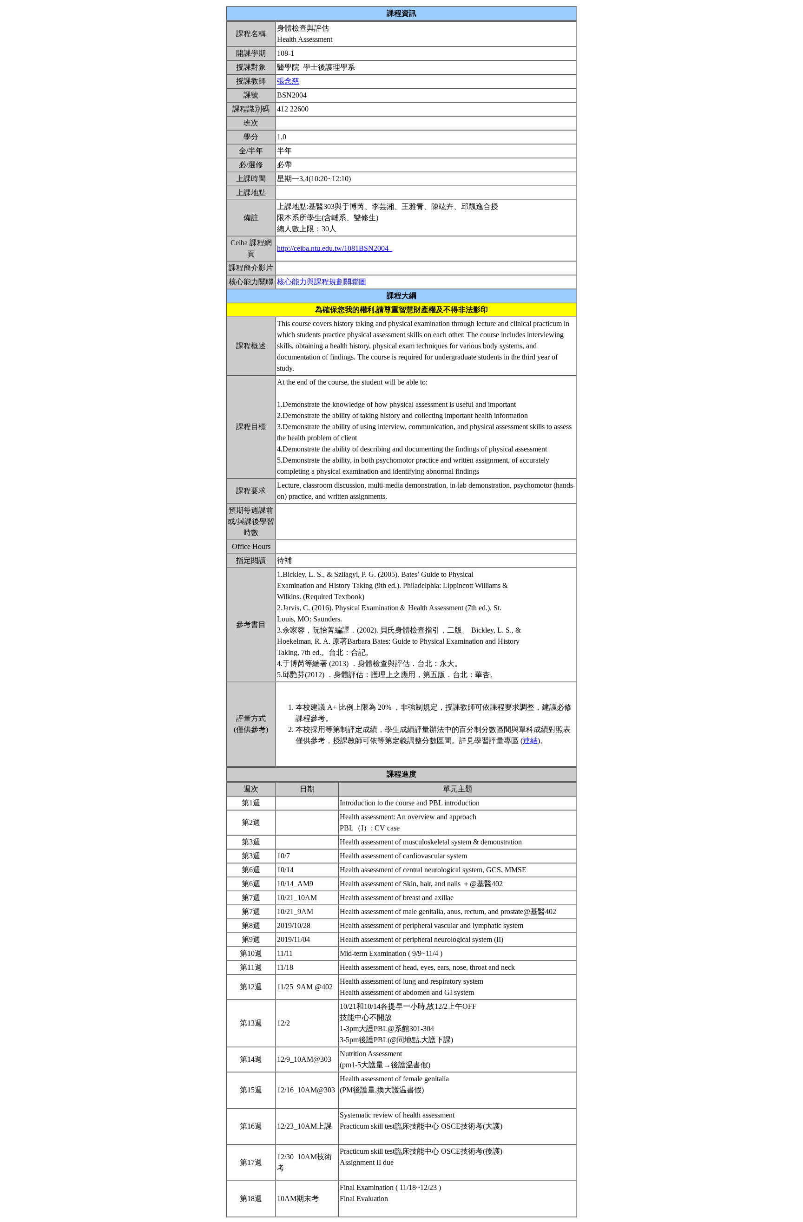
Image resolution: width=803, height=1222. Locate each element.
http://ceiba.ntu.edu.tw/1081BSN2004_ (334, 248)
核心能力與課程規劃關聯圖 (321, 282)
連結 (530, 741)
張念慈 (288, 81)
